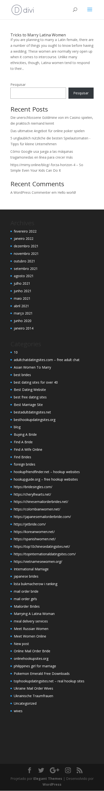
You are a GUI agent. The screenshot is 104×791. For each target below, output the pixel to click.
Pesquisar (18, 84)
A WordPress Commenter (30, 192)
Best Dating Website (30, 389)
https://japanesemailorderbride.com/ (42, 516)
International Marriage (31, 569)
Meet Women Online (30, 636)
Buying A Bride (25, 434)
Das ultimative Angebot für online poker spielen (47, 131)
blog (17, 427)
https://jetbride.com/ (30, 524)
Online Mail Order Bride (32, 651)
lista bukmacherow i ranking (35, 583)
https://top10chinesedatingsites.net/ (42, 546)
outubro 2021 (24, 261)
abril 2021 (21, 306)
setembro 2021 (26, 268)
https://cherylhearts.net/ (32, 494)
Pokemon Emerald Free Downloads (42, 673)
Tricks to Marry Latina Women (38, 35)
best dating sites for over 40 (36, 382)
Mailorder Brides (27, 606)
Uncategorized (25, 703)
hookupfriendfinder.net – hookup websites (47, 471)
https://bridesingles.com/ (33, 486)
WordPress (52, 784)
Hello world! (67, 192)
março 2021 (23, 313)
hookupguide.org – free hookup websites (46, 479)
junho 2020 (22, 320)
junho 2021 (22, 291)
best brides (22, 374)
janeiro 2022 (23, 238)
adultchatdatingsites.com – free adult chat (47, 359)
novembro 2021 (26, 253)
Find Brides (22, 457)
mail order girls (25, 599)
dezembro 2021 (26, 246)
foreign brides (24, 464)
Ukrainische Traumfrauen (33, 696)
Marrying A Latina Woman (34, 613)
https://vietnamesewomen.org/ (38, 561)
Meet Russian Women (31, 628)
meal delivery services (31, 621)
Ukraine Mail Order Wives (33, 688)
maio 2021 (22, 298)
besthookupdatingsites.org (34, 419)
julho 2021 (22, 283)
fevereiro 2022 (25, 231)
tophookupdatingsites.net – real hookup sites (49, 681)
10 (16, 352)
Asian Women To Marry (32, 367)
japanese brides (26, 576)
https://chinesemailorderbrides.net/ (41, 501)
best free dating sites (30, 397)
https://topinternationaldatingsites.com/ (45, 554)
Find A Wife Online (28, 449)
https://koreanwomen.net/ (34, 531)
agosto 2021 (24, 276)
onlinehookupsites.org (31, 658)
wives (18, 711)
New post (21, 643)
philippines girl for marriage (35, 666)
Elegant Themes (47, 778)
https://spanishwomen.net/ (35, 539)
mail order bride (26, 591)
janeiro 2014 (23, 328)
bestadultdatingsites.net (32, 412)
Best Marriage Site (28, 404)
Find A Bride (23, 442)
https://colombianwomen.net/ (37, 509)
